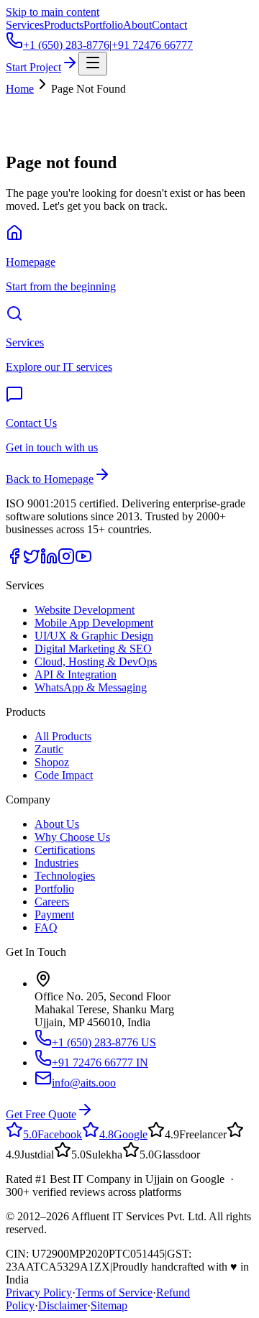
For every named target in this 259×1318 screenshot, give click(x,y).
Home (20, 89)
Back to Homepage (50, 479)
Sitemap (109, 1305)
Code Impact (64, 775)
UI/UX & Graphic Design (94, 636)
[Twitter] (31, 561)
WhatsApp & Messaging (91, 687)
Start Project (33, 67)
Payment (54, 914)
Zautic (49, 749)
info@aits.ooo (84, 1083)
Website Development (85, 610)
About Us (57, 824)
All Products (63, 736)
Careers (52, 901)
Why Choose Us (72, 837)
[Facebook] (14, 561)
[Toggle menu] (92, 63)
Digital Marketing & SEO (93, 648)
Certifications (65, 850)
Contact (169, 25)
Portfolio (103, 25)
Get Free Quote (41, 1114)
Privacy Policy (39, 1292)
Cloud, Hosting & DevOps (96, 661)
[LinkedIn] (49, 561)
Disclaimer (62, 1305)
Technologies (65, 876)
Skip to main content (52, 12)
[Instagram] (66, 561)
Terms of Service (114, 1292)
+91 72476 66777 (152, 45)
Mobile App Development (94, 623)
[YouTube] (83, 561)
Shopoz (52, 762)
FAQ (46, 927)
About (137, 25)
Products (63, 25)
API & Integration (76, 674)
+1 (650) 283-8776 (66, 45)
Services (25, 25)
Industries (56, 863)
